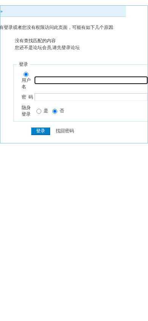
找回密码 (65, 130)
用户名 (26, 83)
